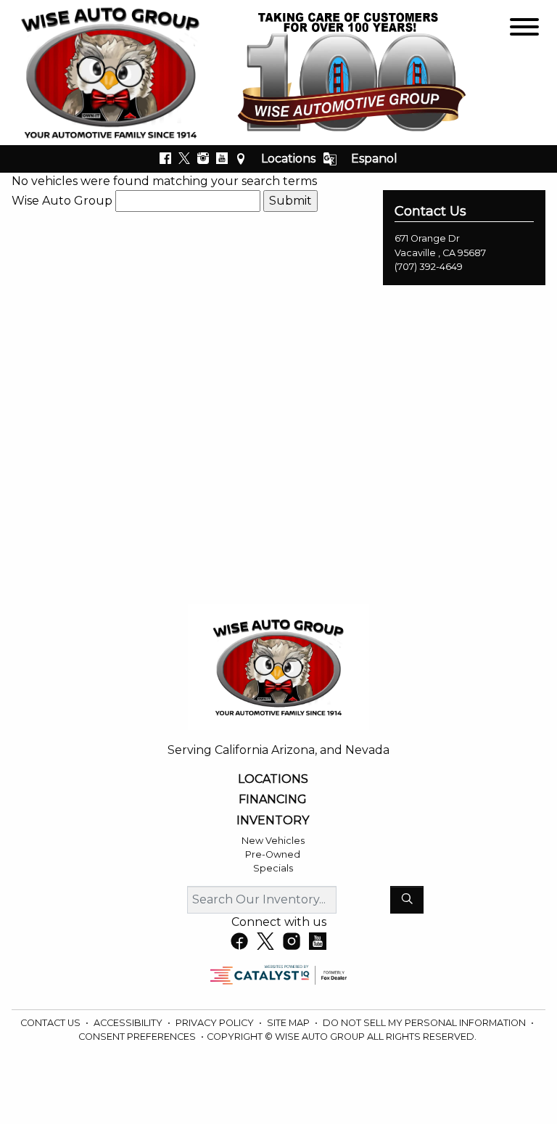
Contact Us (51, 1022)
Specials (273, 868)
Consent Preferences (137, 1036)
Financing (273, 799)
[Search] (407, 900)
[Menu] (524, 29)
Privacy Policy (216, 1022)
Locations (288, 158)
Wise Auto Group (62, 201)
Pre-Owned (272, 854)
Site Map (289, 1022)
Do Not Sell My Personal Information (425, 1022)
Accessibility (129, 1022)
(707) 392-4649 (429, 266)
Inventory (272, 820)
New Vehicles (273, 840)
